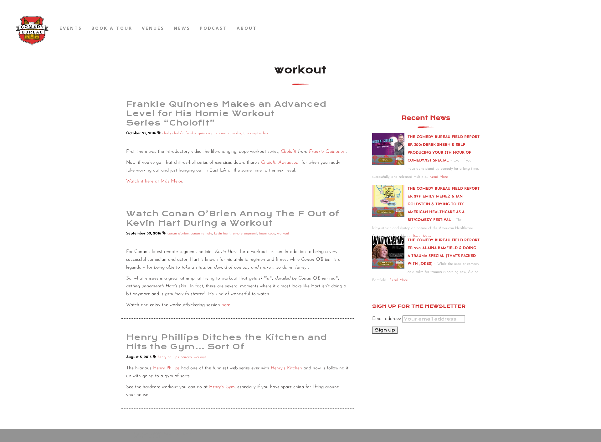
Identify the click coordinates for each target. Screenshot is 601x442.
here (226, 305)
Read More (438, 177)
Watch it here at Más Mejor (154, 181)
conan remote (201, 233)
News (182, 28)
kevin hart (222, 233)
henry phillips (168, 357)
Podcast (213, 28)
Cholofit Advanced (279, 162)
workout (238, 133)
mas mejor (221, 133)
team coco (267, 233)
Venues (153, 28)
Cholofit (288, 151)
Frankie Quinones (327, 151)
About (247, 28)
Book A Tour (111, 28)
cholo (166, 133)
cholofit (178, 133)
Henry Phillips (166, 368)
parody (186, 357)
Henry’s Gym (222, 387)
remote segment (244, 233)
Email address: (387, 318)
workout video (257, 133)
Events (70, 28)
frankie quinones (199, 133)
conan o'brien (178, 233)
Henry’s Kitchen (286, 368)
